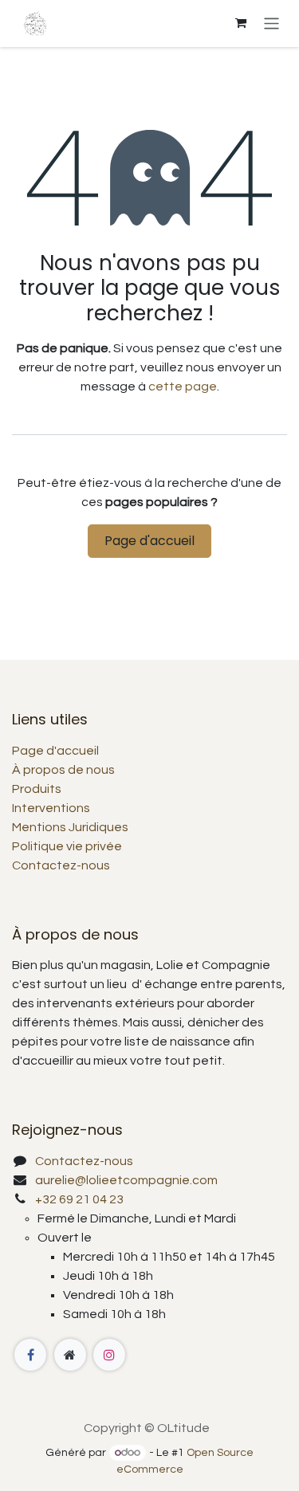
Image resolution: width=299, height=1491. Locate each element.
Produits (36, 789)
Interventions (51, 808)
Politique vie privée (67, 846)
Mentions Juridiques (70, 827)
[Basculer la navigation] (271, 23)
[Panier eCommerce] (241, 23)
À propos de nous (63, 769)
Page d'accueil (149, 541)
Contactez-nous (61, 865)
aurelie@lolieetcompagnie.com (126, 1180)
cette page (182, 386)
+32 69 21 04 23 (79, 1199)
